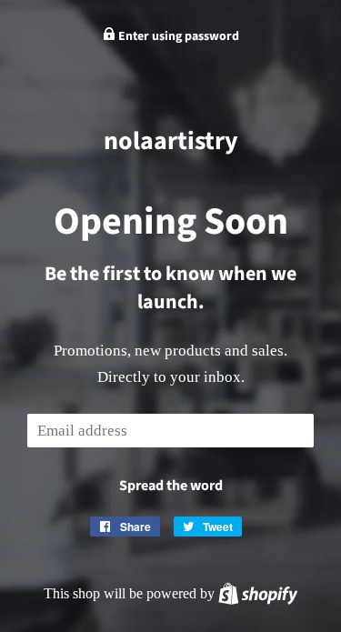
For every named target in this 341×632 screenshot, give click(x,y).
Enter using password (177, 36)
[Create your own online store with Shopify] (257, 593)
